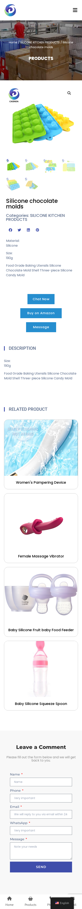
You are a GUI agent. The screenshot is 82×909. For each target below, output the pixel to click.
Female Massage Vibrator (41, 556)
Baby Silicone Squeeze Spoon (41, 703)
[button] (69, 93)
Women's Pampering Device (41, 482)
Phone (15, 790)
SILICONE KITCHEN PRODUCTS (40, 42)
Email (15, 807)
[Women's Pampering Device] (41, 448)
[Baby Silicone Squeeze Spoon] (41, 669)
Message (17, 839)
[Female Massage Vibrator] (41, 521)
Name (15, 774)
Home (13, 42)
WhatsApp (19, 823)
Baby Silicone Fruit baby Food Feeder (41, 629)
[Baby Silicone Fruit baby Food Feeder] (41, 595)
